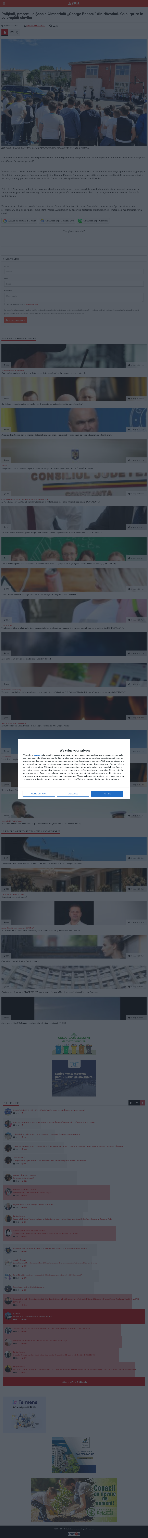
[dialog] (74, 769)
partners (38, 755)
